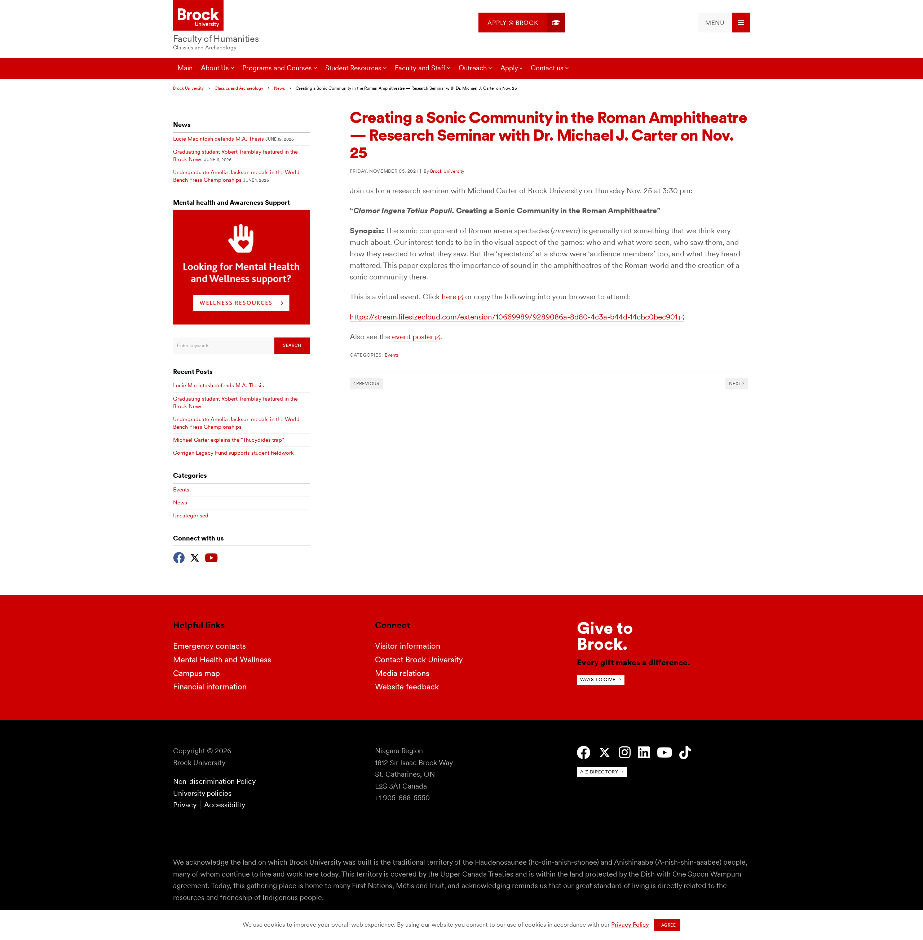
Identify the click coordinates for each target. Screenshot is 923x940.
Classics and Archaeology (205, 47)
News (279, 88)
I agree (667, 925)
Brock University (188, 88)
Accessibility (224, 804)
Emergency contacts (209, 645)
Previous (367, 383)
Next (735, 383)
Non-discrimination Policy (214, 781)
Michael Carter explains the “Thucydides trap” (228, 440)
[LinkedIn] (644, 753)
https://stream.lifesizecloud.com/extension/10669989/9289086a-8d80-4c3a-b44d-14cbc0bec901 (513, 316)
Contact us (547, 68)
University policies (202, 793)
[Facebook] (179, 557)
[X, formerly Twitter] (194, 557)
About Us (215, 68)
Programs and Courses (277, 68)
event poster (412, 336)
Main (185, 68)
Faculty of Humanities (216, 38)
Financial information (210, 686)
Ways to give (598, 679)
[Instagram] (625, 753)
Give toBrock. (605, 636)
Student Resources (353, 68)
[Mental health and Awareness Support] (241, 322)
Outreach (473, 68)
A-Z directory (599, 771)
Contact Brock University (419, 659)
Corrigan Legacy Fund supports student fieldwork (233, 453)
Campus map (196, 673)
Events (392, 355)
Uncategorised (190, 515)
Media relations (402, 673)
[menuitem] (521, 22)
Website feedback (407, 686)
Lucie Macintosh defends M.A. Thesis (218, 139)
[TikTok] (685, 753)
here (449, 296)
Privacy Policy (630, 924)
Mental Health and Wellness (222, 659)
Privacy (184, 804)
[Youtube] (211, 557)
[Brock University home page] (198, 16)
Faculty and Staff (420, 68)
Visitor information (407, 645)
